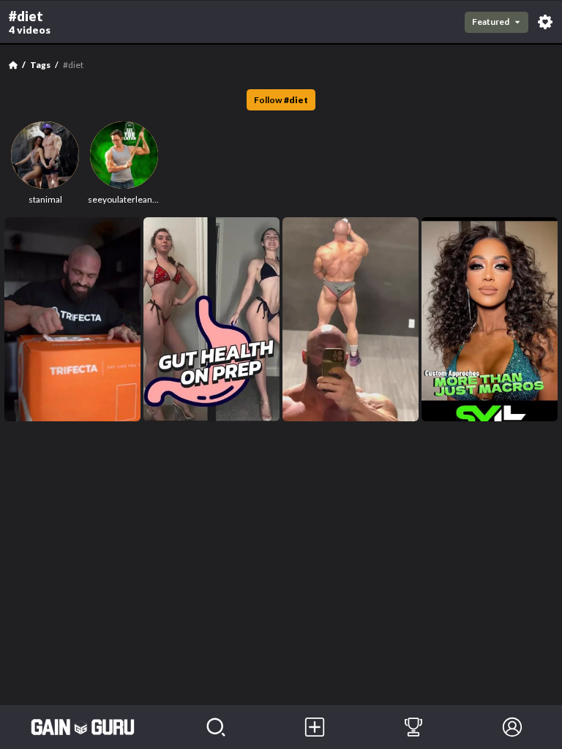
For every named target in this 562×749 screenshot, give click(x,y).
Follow (281, 99)
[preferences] (545, 22)
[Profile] (512, 727)
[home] (83, 727)
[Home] (13, 65)
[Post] (314, 727)
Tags (40, 64)
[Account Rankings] (413, 727)
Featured (490, 21)
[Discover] (215, 727)
